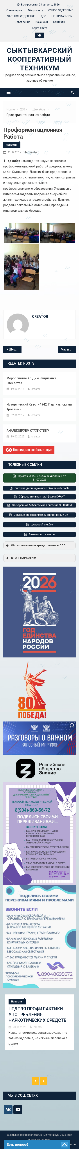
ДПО (43, 16)
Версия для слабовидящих (32, 450)
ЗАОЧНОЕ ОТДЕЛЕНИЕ (21, 16)
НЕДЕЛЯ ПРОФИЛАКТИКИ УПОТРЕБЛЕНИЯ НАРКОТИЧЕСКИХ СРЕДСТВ (37, 1014)
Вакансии (42, 22)
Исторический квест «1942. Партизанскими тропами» (39, 407)
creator (33, 152)
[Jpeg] (21, 267)
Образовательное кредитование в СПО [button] (38, 545)
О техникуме (14, 10)
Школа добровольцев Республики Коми (15, 349)
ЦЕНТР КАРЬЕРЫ (62, 16)
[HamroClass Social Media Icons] (8, 1109)
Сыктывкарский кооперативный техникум (39, 59)
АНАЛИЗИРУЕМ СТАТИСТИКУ (28, 430)
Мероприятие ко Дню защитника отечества (31, 380)
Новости (11, 144)
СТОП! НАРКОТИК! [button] (23, 558)
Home (72, 1144)
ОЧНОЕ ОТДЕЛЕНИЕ (60, 10)
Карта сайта (39, 27)
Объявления (22, 22)
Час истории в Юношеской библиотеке (68, 349)
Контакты (59, 22)
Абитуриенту (35, 10)
